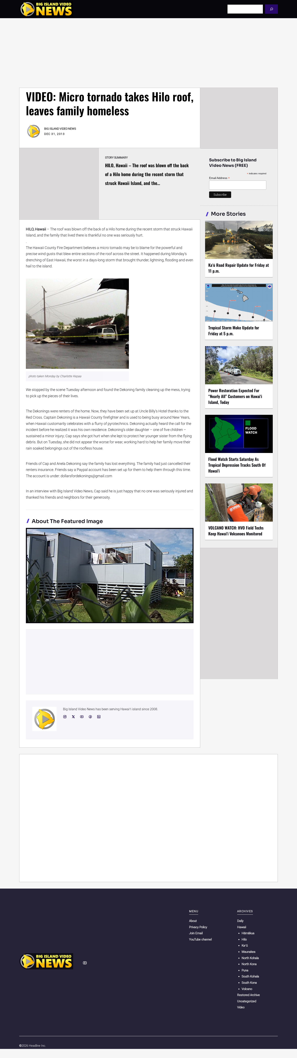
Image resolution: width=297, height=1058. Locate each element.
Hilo (244, 939)
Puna (245, 970)
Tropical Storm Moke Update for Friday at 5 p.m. (233, 330)
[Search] (271, 9)
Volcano (247, 989)
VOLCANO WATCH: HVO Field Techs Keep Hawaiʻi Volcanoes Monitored (235, 531)
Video (240, 1007)
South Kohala (250, 976)
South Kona (249, 982)
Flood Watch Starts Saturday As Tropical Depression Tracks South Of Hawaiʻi (236, 465)
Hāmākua (248, 933)
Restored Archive (248, 995)
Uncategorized (246, 1001)
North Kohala (250, 958)
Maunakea (248, 952)
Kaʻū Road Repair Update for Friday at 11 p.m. (238, 268)
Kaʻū (245, 945)
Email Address (219, 178)
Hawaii (241, 927)
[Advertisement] (148, 53)
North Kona (249, 964)
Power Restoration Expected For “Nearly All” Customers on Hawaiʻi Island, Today (235, 396)
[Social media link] (65, 717)
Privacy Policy (198, 927)
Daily (240, 921)
